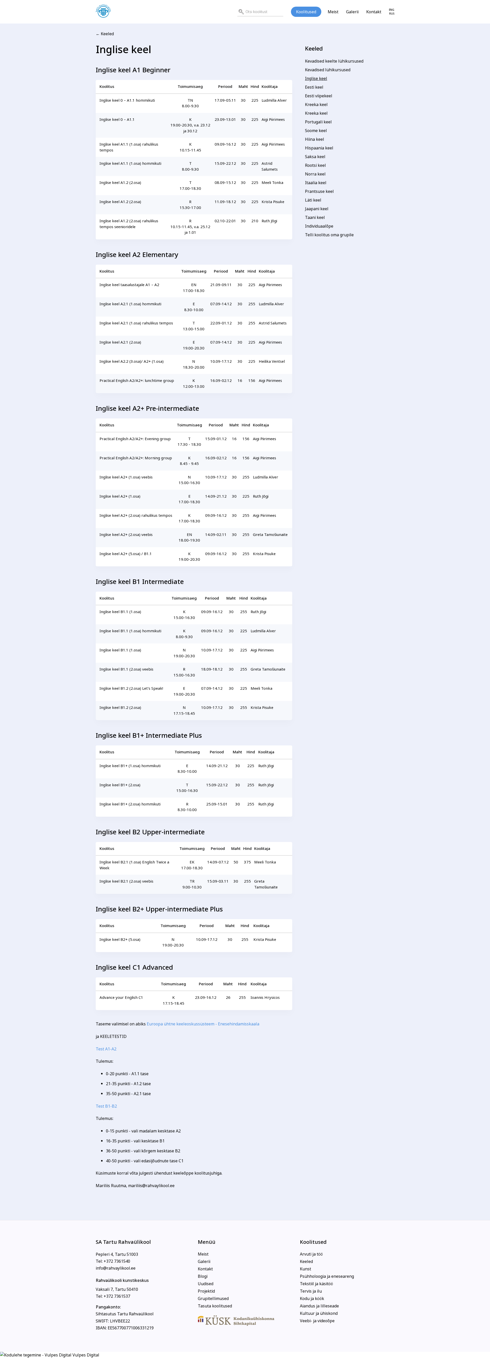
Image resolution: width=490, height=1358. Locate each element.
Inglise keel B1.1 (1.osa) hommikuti (130, 631)
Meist (333, 12)
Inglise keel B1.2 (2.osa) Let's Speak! (131, 688)
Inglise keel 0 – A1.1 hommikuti (127, 100)
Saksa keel (315, 157)
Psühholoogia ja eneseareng (327, 1276)
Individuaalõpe (319, 226)
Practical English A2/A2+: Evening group (135, 439)
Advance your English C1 (121, 997)
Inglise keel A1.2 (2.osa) (120, 182)
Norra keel (315, 174)
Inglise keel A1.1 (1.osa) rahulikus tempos (129, 147)
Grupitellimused (213, 1298)
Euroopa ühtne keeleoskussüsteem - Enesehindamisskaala (203, 1024)
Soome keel (316, 130)
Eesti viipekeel (318, 96)
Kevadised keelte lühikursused (334, 61)
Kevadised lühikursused (327, 70)
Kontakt (373, 12)
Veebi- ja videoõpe (317, 1321)
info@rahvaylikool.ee (116, 1268)
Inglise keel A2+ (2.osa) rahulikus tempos (136, 515)
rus (391, 14)
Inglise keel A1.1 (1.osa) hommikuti (130, 163)
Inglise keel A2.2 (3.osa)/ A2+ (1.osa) (132, 361)
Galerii (352, 12)
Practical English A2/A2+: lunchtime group (137, 380)
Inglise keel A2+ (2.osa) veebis (126, 534)
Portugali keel (318, 122)
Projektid (206, 1291)
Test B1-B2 (106, 1106)
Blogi (202, 1276)
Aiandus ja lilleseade (319, 1306)
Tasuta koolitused (215, 1306)
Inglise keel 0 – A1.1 (117, 119)
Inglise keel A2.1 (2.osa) (120, 342)
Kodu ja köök (312, 1298)
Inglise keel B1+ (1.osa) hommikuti (130, 766)
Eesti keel (314, 87)
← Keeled (105, 34)
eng (391, 10)
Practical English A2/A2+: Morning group (136, 458)
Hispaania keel (319, 148)
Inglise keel (316, 78)
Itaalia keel (315, 183)
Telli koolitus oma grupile (329, 235)
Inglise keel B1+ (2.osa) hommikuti (130, 804)
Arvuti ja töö (311, 1254)
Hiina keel (314, 139)
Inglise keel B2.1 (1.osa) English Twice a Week (134, 865)
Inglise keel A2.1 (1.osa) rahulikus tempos (136, 323)
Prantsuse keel (319, 191)
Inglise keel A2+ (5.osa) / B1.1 (126, 554)
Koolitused (306, 12)
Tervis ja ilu (311, 1291)
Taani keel (315, 217)
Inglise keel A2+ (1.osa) (120, 496)
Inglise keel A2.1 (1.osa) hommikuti (130, 304)
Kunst (305, 1269)
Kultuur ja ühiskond (319, 1313)
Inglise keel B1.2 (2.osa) (120, 707)
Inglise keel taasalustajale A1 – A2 (129, 285)
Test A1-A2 (106, 1049)
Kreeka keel (316, 104)
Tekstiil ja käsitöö (316, 1284)
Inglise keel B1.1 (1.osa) (120, 612)
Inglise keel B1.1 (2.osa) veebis (126, 669)
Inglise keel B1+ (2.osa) (120, 785)
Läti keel (313, 200)
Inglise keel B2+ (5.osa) (120, 939)
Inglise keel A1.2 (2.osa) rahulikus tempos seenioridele (129, 224)
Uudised (205, 1284)
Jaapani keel (316, 209)
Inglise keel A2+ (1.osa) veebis (126, 477)
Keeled (314, 48)
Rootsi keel (315, 165)
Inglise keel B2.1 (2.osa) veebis (126, 881)
